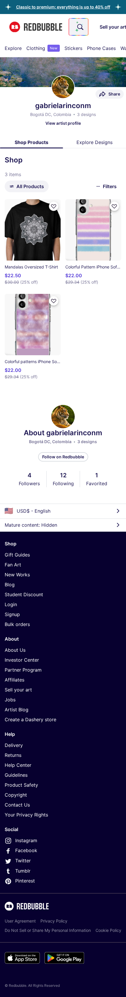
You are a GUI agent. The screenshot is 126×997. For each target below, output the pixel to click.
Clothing (41, 48)
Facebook (26, 850)
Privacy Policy (53, 920)
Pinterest (25, 881)
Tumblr (22, 871)
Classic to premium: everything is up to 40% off (63, 6)
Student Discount (24, 594)
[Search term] (80, 27)
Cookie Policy (108, 930)
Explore (13, 48)
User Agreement (20, 920)
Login (11, 604)
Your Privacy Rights (26, 815)
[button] (63, 6)
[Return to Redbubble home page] (35, 27)
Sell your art (18, 690)
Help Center (18, 765)
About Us (15, 650)
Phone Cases (101, 48)
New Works (17, 575)
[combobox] (78, 27)
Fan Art (13, 565)
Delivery (14, 745)
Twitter (23, 861)
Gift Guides (17, 555)
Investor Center (22, 660)
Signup (12, 614)
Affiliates (14, 680)
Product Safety (21, 785)
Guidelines (16, 775)
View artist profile (63, 123)
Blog (10, 584)
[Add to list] (53, 206)
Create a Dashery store (30, 719)
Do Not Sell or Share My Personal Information (48, 930)
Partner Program (23, 670)
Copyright (16, 795)
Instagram (26, 840)
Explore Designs (94, 142)
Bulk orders (17, 624)
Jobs (10, 700)
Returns (13, 755)
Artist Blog (16, 709)
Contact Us (17, 805)
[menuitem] (13, 48)
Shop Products (31, 142)
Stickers (73, 48)
